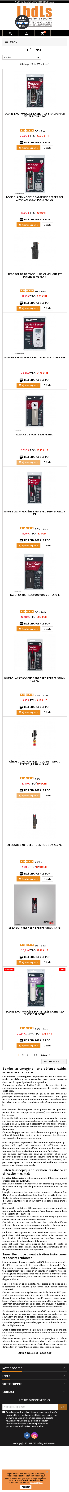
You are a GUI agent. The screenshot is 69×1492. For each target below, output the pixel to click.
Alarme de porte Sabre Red (34, 434)
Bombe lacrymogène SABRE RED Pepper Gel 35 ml (34, 513)
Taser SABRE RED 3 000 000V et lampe (35, 594)
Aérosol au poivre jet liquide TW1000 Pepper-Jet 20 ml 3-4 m (34, 763)
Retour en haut (54, 1061)
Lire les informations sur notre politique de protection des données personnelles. (27, 1425)
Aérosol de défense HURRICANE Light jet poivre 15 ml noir (35, 275)
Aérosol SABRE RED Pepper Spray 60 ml (34, 928)
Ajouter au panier (28, 148)
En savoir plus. (36, 1483)
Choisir (22, 57)
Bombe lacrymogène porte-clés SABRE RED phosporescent (35, 1013)
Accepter (26, 1487)
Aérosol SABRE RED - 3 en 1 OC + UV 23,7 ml (34, 844)
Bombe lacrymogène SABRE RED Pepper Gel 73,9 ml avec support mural (34, 198)
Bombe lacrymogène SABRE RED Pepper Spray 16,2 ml (34, 679)
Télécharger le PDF (34, 142)
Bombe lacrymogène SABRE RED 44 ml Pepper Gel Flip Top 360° (35, 115)
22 (35, 1055)
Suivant (45, 1055)
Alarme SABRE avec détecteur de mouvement (34, 357)
